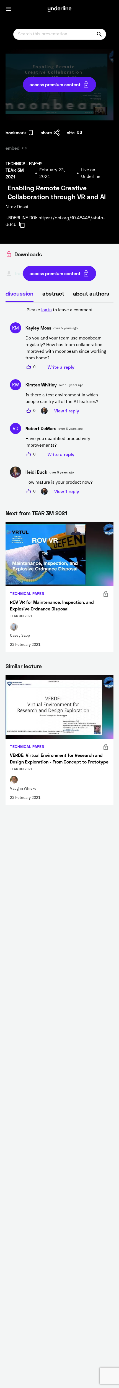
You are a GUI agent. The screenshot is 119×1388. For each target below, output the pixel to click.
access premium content (55, 84)
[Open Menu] (9, 9)
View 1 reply (66, 410)
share (46, 132)
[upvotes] (28, 367)
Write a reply (61, 367)
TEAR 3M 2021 (49, 513)
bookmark (16, 132)
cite (71, 132)
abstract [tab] (53, 293)
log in (46, 310)
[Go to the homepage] (59, 9)
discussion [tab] (19, 293)
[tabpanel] (59, 400)
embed (13, 148)
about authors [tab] (91, 293)
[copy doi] (25, 225)
